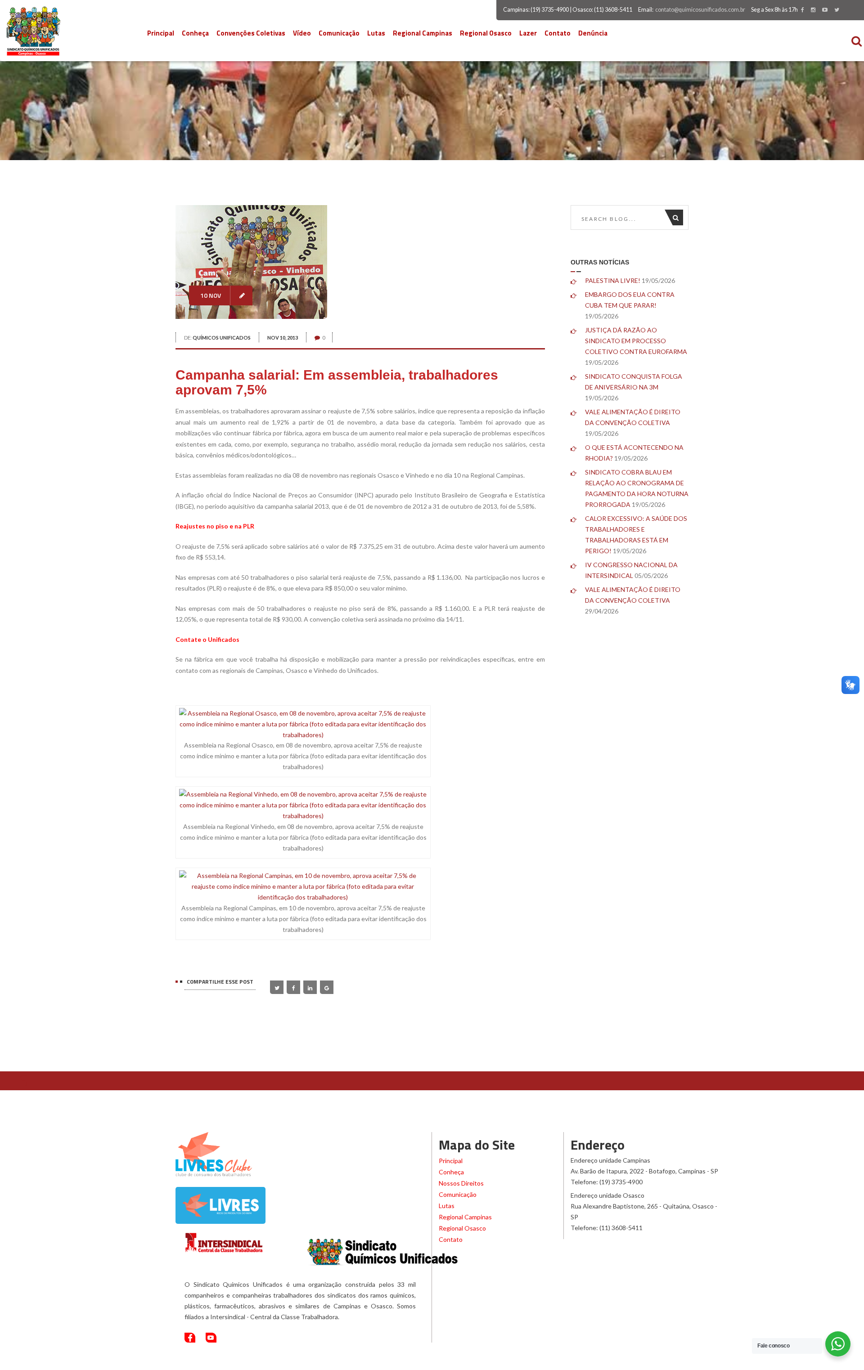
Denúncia (593, 33)
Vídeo (302, 33)
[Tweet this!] (277, 987)
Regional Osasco (486, 33)
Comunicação (339, 33)
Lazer (528, 33)
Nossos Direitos (461, 1183)
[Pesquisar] (678, 217)
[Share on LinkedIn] (310, 987)
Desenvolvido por (634, 1361)
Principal (160, 33)
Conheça (195, 33)
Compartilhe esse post (220, 981)
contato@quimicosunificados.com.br (700, 9)
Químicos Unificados (222, 337)
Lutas (376, 33)
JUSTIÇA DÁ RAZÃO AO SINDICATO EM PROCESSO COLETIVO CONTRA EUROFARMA (636, 340)
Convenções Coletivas (250, 33)
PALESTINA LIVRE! (612, 280)
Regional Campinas (422, 33)
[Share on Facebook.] (293, 987)
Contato (557, 33)
